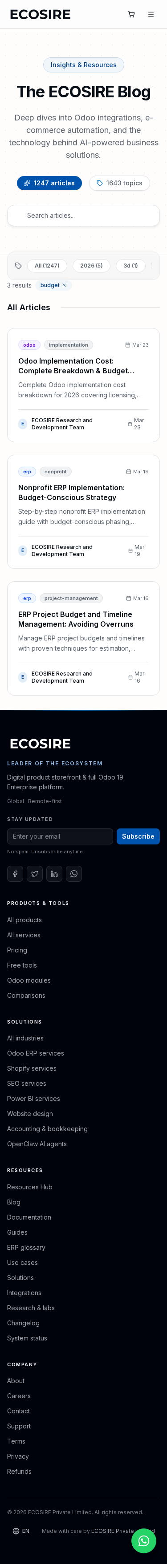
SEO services (26, 1083)
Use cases (22, 1262)
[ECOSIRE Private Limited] (40, 743)
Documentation (29, 1217)
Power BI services (33, 1098)
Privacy (18, 1456)
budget (50, 285)
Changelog (23, 1323)
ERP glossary (26, 1247)
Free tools (22, 965)
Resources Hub (30, 1187)
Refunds (19, 1471)
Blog (13, 1202)
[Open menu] (151, 14)
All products (24, 920)
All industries (25, 1038)
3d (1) (130, 265)
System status (27, 1338)
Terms (16, 1441)
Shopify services (32, 1068)
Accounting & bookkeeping (47, 1128)
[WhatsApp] (74, 874)
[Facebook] (15, 874)
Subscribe (138, 836)
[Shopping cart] (131, 14)
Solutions (20, 1277)
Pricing (17, 950)
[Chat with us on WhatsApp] (143, 1540)
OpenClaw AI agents (37, 1144)
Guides (17, 1232)
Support (19, 1426)
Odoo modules (29, 980)
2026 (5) (91, 265)
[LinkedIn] (54, 874)
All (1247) (47, 265)
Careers (19, 1396)
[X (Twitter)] (35, 874)
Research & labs (31, 1308)
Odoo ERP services (35, 1053)
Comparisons (26, 995)
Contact (18, 1411)
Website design (30, 1113)
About (15, 1380)
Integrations (24, 1292)
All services (24, 935)
